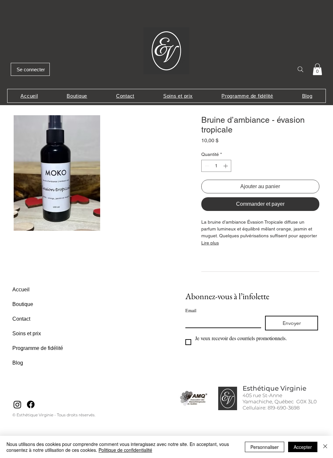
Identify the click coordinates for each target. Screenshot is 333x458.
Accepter (303, 447)
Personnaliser (264, 447)
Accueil (21, 289)
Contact (21, 319)
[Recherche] (300, 69)
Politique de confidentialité (125, 450)
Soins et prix (26, 333)
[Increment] (226, 166)
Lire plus (210, 242)
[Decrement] (206, 166)
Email (190, 310)
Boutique (22, 304)
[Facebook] (31, 404)
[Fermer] (325, 447)
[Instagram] (17, 404)
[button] (317, 69)
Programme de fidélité (37, 348)
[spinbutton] (216, 166)
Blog (17, 363)
